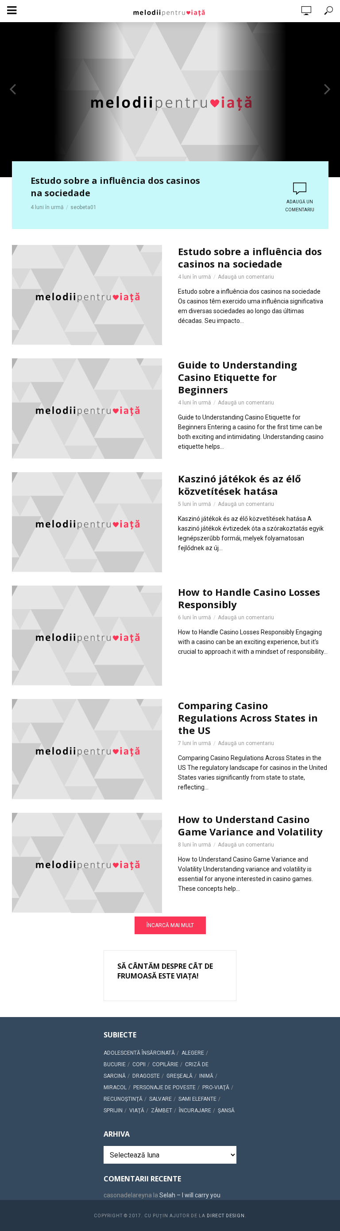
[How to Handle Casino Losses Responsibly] (87, 636)
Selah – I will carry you (189, 1195)
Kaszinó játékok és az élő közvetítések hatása (239, 484)
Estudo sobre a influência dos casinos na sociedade (115, 187)
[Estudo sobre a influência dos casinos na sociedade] (87, 295)
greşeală (179, 1076)
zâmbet (161, 1110)
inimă (206, 1076)
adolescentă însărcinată (139, 1053)
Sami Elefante (197, 1099)
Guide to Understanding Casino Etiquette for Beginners (237, 377)
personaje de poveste (164, 1087)
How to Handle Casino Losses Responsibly (249, 598)
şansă (226, 1110)
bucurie (115, 1064)
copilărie (165, 1064)
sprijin (113, 1110)
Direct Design (226, 1215)
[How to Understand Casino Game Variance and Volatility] (87, 863)
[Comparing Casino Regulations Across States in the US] (87, 749)
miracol (115, 1087)
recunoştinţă (123, 1099)
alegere (193, 1053)
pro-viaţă (215, 1087)
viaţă (136, 1110)
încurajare (195, 1110)
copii (139, 1064)
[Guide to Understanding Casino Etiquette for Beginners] (87, 408)
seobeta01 (83, 207)
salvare (160, 1099)
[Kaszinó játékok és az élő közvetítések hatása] (87, 522)
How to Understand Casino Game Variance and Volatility (250, 825)
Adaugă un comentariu (299, 205)
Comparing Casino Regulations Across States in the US (248, 717)
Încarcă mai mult (170, 925)
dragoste (146, 1076)
